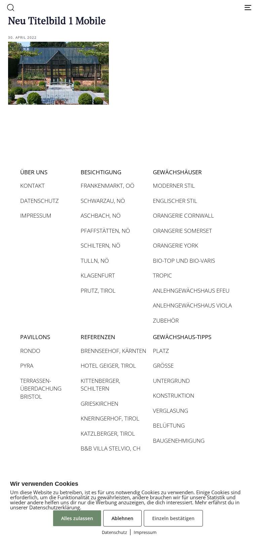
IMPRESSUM (35, 215)
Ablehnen (122, 518)
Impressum (145, 532)
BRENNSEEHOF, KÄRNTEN (113, 351)
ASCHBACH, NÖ (101, 215)
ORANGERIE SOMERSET (182, 230)
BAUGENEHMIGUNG (179, 440)
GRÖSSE (163, 365)
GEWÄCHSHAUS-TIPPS (182, 337)
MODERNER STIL (174, 185)
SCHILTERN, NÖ (100, 245)
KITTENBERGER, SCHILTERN (100, 385)
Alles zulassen (77, 518)
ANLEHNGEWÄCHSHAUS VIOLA (192, 305)
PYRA (26, 365)
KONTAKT (32, 185)
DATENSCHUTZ (39, 201)
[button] (10, 7)
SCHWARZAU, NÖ (103, 201)
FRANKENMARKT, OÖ (107, 185)
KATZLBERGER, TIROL (108, 433)
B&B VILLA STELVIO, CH (110, 448)
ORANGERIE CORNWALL (183, 215)
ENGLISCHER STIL (175, 201)
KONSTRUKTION (173, 395)
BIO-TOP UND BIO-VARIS (184, 260)
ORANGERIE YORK (175, 245)
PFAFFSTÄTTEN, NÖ (105, 230)
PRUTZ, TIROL (98, 290)
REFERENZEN (98, 337)
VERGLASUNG (170, 410)
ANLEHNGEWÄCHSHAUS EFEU (191, 290)
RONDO (30, 351)
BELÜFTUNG (169, 425)
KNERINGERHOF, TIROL (110, 418)
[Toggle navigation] (210, 7)
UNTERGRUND (171, 381)
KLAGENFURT (98, 275)
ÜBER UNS (33, 172)
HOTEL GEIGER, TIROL (108, 365)
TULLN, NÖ (95, 260)
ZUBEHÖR (166, 320)
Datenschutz (114, 532)
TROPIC (162, 275)
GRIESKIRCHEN (99, 403)
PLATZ (161, 351)
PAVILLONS (35, 337)
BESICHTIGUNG (101, 172)
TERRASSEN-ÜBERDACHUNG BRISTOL (40, 388)
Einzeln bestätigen (173, 518)
